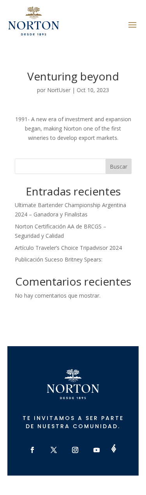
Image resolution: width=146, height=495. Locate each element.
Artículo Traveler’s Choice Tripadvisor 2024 (68, 247)
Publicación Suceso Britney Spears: (58, 259)
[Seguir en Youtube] (96, 450)
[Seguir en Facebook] (32, 450)
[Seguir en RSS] (114, 448)
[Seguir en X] (53, 450)
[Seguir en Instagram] (75, 450)
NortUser (58, 90)
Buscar (118, 166)
